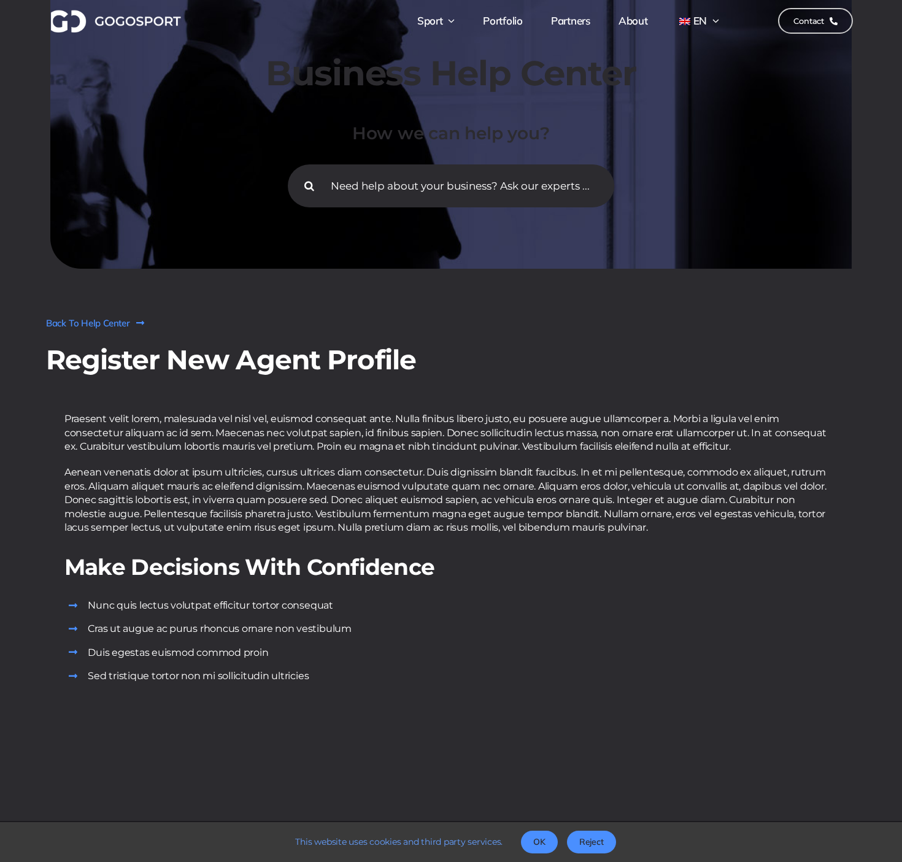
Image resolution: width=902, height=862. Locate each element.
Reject (591, 841)
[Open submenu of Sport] (449, 21)
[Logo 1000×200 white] (115, 12)
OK (539, 841)
